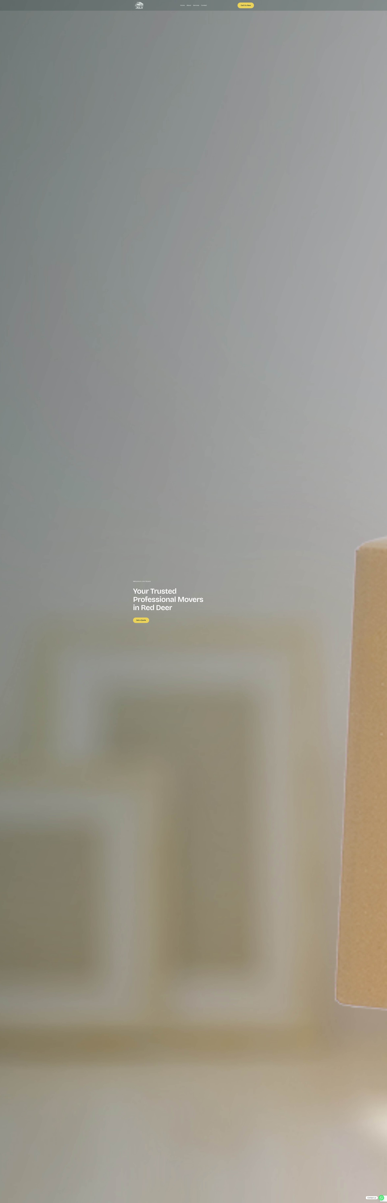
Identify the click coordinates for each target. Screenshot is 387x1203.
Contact (204, 5)
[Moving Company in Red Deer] (139, 5)
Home (182, 5)
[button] (246, 5)
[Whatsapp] (381, 1197)
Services (196, 5)
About (189, 5)
